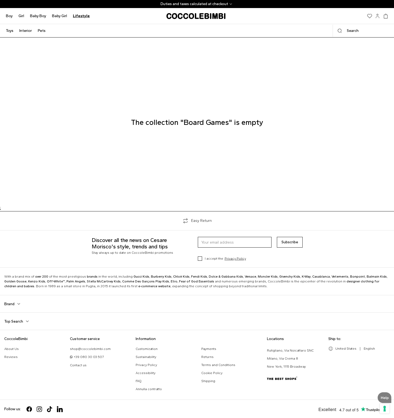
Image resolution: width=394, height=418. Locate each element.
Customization (147, 349)
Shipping (208, 381)
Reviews (11, 357)
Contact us (78, 365)
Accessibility (145, 373)
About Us (11, 349)
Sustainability (146, 357)
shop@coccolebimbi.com (90, 349)
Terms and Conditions (218, 365)
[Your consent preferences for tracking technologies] (385, 409)
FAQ (139, 381)
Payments (208, 349)
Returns (207, 357)
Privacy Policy (235, 258)
